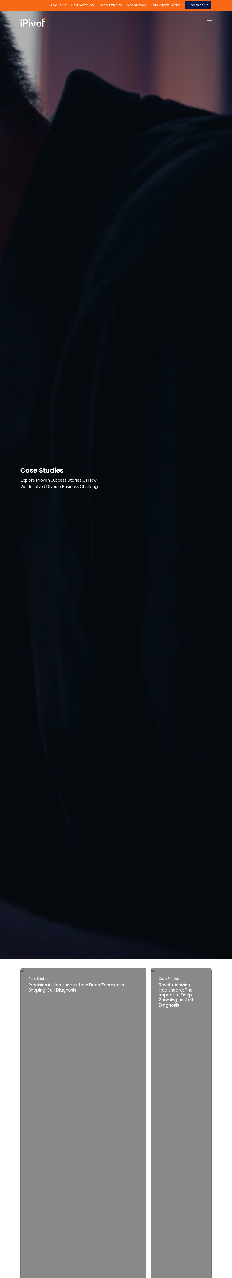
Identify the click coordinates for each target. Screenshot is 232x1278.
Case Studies (38, 978)
